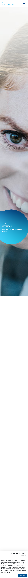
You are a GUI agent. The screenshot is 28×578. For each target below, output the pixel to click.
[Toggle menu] (24, 3)
